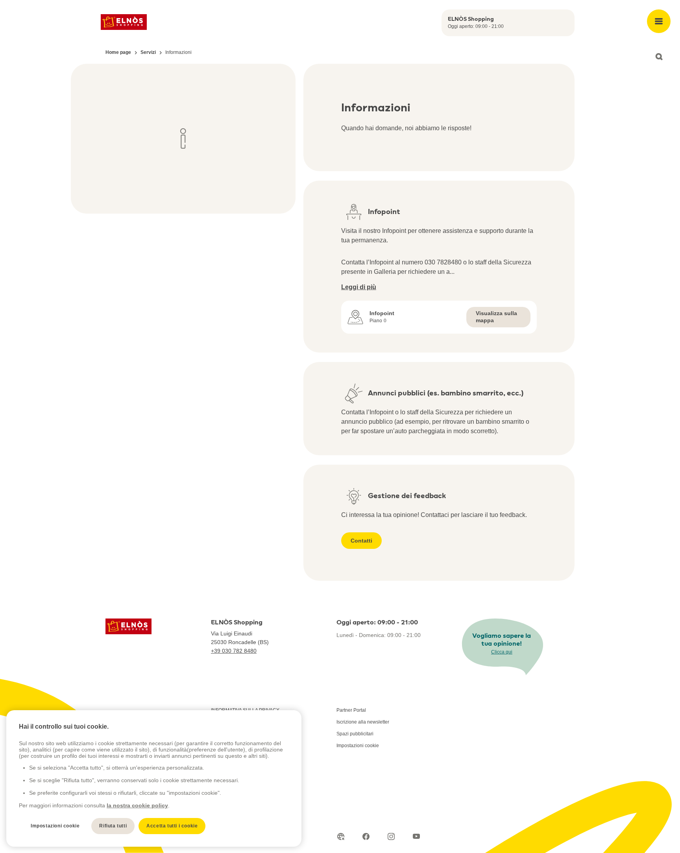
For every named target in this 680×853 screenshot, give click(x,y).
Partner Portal (351, 710)
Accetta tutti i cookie (172, 826)
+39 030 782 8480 (234, 651)
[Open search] (659, 57)
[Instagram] (391, 836)
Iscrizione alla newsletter (362, 722)
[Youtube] (416, 836)
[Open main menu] (659, 21)
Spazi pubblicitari (354, 734)
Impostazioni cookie (357, 745)
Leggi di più (358, 287)
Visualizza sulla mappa (496, 316)
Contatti (361, 540)
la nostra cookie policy (137, 805)
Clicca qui (501, 652)
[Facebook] (366, 836)
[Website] (340, 836)
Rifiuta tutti (113, 826)
